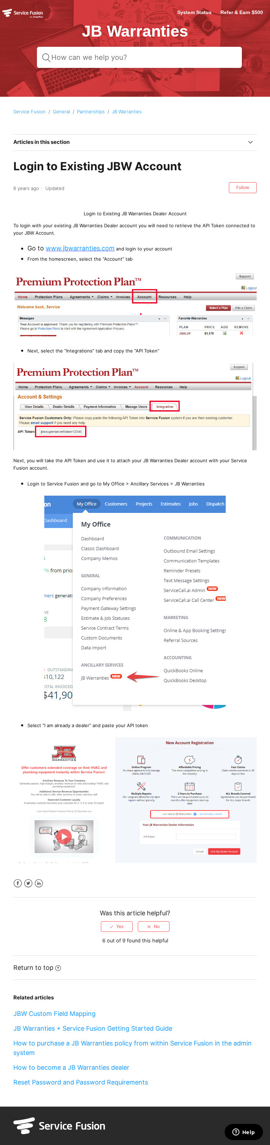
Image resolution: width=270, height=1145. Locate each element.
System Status (194, 12)
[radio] (117, 926)
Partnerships (91, 111)
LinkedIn (38, 883)
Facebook (17, 883)
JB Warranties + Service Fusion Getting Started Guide (92, 1028)
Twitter (28, 883)
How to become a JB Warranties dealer (71, 1067)
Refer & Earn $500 (241, 12)
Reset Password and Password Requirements (80, 1082)
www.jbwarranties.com (80, 248)
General (61, 111)
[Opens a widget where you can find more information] (243, 1132)
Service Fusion (29, 111)
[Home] (22, 17)
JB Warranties (127, 111)
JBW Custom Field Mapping (54, 1013)
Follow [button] (242, 187)
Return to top (33, 967)
